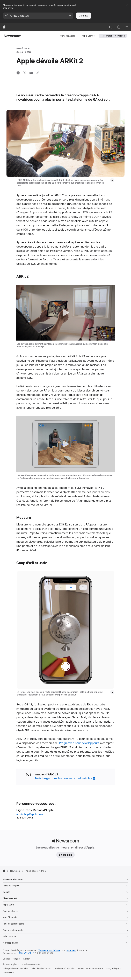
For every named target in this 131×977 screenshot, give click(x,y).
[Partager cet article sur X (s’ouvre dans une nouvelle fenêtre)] (24, 73)
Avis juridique (112, 968)
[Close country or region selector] (127, 4)
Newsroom (12, 36)
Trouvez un (49, 950)
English (26, 959)
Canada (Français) (11, 959)
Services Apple (67, 36)
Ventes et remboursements (90, 968)
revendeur (71, 950)
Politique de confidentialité (15, 968)
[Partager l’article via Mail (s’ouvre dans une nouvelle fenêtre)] (31, 73)
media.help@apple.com (29, 814)
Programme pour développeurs (79, 743)
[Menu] (127, 27)
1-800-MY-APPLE (25, 953)
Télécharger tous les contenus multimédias (63, 778)
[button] (38, 15)
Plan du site (8, 973)
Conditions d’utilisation (64, 968)
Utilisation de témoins (41, 968)
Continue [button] (83, 15)
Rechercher (114, 36)
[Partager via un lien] (37, 73)
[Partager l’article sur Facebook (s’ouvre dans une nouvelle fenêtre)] (18, 73)
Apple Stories (88, 36)
